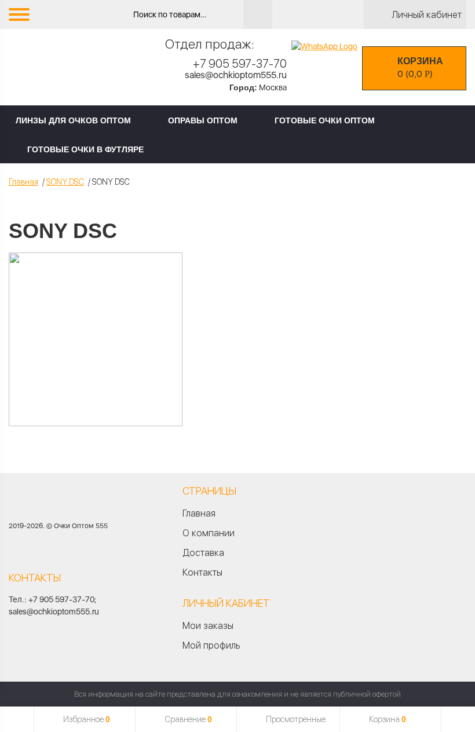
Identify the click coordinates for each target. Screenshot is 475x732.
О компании (208, 533)
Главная (23, 181)
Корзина (387, 719)
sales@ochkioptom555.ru (236, 74)
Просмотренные (296, 719)
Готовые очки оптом (325, 120)
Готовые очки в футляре (85, 149)
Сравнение (188, 719)
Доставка (203, 552)
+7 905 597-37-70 (240, 63)
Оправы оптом (202, 120)
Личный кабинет (427, 14)
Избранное (86, 719)
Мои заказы (207, 625)
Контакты (202, 572)
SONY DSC (65, 181)
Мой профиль (211, 645)
